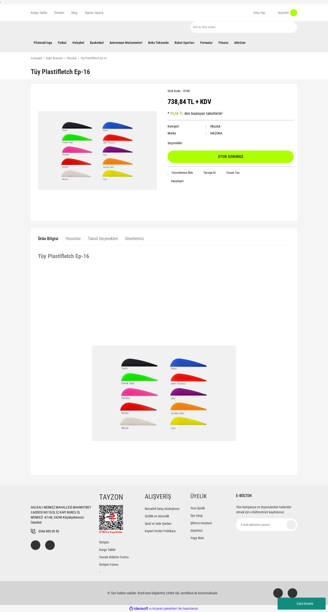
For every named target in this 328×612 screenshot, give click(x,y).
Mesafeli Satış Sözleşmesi (162, 509)
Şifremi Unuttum (201, 523)
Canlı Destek (305, 604)
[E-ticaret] (163, 608)
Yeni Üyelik (197, 508)
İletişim (59, 13)
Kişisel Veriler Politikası (160, 531)
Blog (74, 13)
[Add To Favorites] (180, 172)
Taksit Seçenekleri (103, 238)
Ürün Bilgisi (48, 238)
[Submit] (291, 525)
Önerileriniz (134, 238)
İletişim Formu (108, 564)
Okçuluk (215, 126)
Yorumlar (73, 238)
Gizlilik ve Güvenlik (157, 516)
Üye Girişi (196, 516)
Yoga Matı (197, 538)
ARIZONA (216, 133)
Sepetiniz (196, 530)
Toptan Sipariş (94, 13)
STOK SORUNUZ (230, 156)
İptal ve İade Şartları (158, 523)
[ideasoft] (138, 608)
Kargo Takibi (39, 13)
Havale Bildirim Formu (114, 557)
